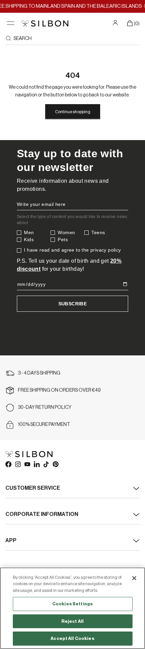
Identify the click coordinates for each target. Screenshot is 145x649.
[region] (72, 608)
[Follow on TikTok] (46, 464)
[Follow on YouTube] (27, 464)
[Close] (134, 578)
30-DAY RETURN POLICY (44, 407)
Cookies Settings (72, 604)
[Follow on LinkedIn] (36, 464)
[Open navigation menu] (10, 23)
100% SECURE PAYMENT (44, 424)
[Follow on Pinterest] (55, 464)
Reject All (72, 621)
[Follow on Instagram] (17, 464)
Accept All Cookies (72, 638)
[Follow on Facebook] (8, 464)
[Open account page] (116, 22)
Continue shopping (72, 112)
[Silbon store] (44, 23)
